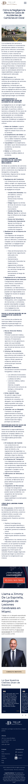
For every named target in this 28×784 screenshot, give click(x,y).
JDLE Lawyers (8, 77)
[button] (22, 715)
